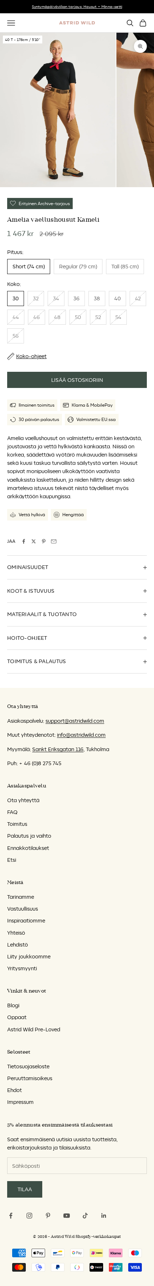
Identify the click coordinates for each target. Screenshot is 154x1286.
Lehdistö (17, 945)
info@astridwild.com (81, 735)
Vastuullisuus (22, 909)
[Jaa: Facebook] (24, 541)
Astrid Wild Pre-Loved (33, 1029)
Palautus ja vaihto (29, 836)
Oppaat (17, 1017)
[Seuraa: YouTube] (66, 1215)
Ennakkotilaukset (28, 848)
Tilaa (25, 1189)
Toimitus (17, 824)
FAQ (12, 812)
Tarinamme (20, 897)
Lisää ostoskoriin (77, 380)
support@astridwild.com (74, 721)
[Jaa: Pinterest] (44, 541)
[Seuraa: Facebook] (10, 1215)
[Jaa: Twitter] (34, 541)
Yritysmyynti (22, 968)
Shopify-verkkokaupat (98, 1236)
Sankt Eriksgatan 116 (57, 749)
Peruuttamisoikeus (29, 1078)
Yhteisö (16, 933)
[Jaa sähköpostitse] (54, 541)
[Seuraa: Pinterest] (48, 1215)
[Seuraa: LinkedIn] (103, 1215)
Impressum (20, 1102)
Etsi (11, 860)
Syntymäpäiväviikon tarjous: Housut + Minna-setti (77, 6)
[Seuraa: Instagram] (29, 1215)
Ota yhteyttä (23, 800)
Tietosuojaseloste (28, 1066)
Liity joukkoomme (28, 956)
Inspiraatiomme (26, 920)
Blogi (13, 1005)
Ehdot (14, 1090)
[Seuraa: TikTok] (85, 1215)
